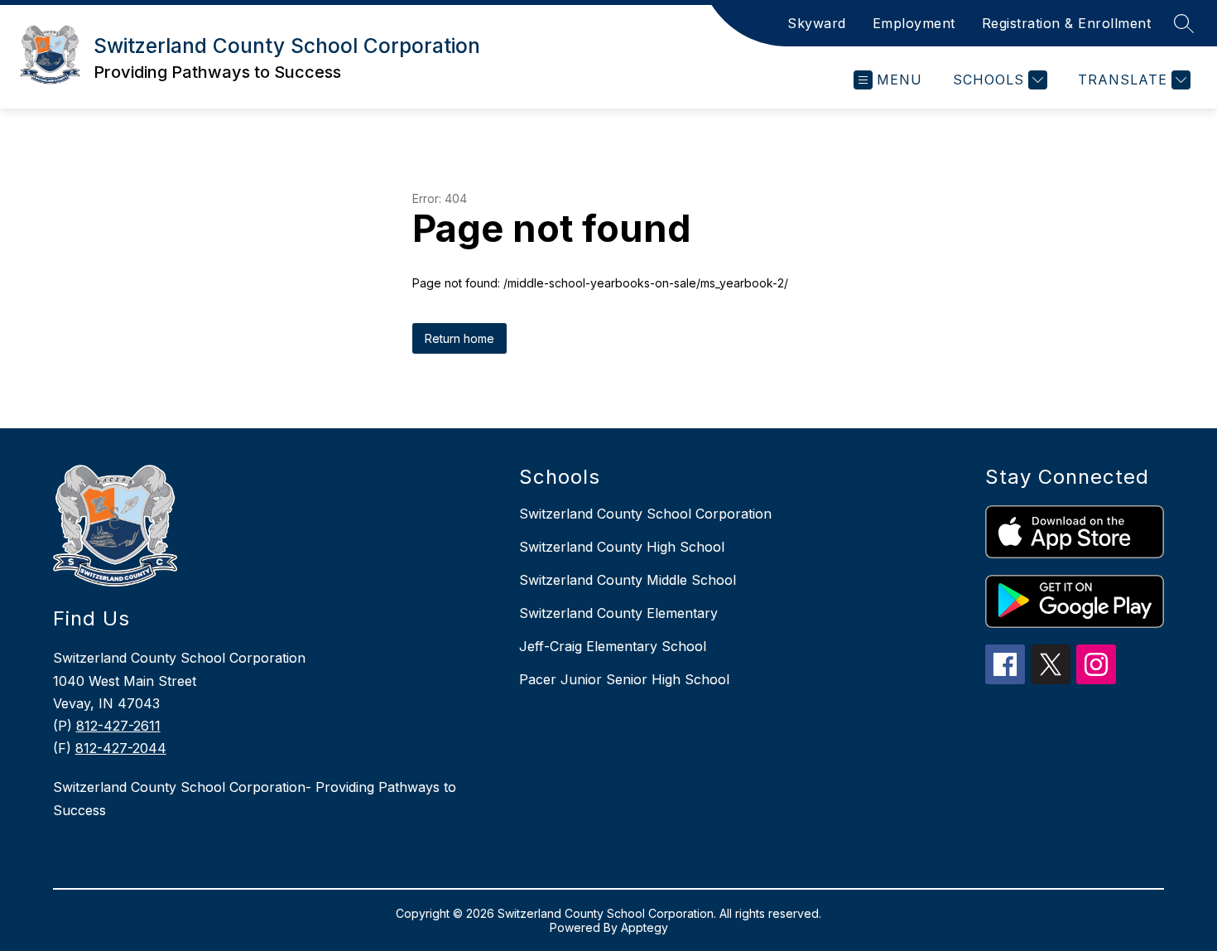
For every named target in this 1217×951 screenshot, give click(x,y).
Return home (459, 338)
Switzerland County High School (621, 546)
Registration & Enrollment (1067, 23)
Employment (914, 23)
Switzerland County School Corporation (645, 513)
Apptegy (644, 927)
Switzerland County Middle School (627, 580)
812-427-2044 (120, 748)
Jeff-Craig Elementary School (612, 646)
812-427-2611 (118, 725)
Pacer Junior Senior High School (624, 679)
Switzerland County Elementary (618, 613)
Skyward (816, 23)
